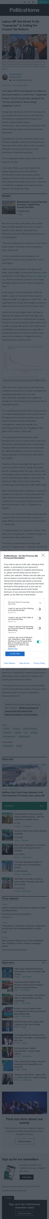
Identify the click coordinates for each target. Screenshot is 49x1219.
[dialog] (24, 609)
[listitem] (24, 603)
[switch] (39, 609)
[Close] (43, 556)
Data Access (24, 663)
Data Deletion (9, 663)
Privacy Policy (39, 663)
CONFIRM (15, 654)
